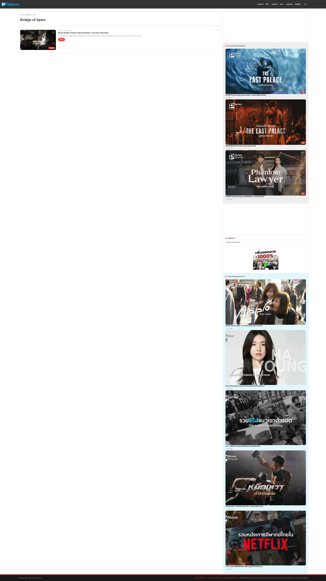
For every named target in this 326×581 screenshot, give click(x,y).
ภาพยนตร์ (260, 4)
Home (197, 578)
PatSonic (61, 30)
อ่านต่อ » (61, 39)
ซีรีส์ (267, 4)
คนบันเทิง (289, 4)
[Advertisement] (238, 26)
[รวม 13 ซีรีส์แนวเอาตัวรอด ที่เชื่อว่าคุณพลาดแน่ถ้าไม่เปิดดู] (265, 417)
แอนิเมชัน (275, 4)
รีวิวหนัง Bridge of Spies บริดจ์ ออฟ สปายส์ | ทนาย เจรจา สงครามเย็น (83, 33)
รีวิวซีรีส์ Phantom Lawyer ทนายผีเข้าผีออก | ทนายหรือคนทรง (244, 197)
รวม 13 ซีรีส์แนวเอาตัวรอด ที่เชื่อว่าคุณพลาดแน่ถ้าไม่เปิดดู (242, 446)
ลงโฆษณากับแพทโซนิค (233, 242)
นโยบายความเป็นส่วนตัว (215, 578)
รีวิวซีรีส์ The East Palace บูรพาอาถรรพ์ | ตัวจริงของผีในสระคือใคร (245, 95)
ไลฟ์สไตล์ (297, 4)
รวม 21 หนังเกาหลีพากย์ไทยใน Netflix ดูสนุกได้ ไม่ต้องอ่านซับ (243, 567)
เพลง (281, 4)
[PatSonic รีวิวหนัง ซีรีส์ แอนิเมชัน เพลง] (10, 4)
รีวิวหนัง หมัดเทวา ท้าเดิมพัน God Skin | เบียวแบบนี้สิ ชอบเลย (244, 506)
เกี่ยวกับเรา (203, 578)
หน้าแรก (23, 14)
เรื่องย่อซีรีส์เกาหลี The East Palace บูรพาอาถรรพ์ (240, 146)
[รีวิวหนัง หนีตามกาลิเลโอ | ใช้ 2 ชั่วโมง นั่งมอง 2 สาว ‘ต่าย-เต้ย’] (265, 302)
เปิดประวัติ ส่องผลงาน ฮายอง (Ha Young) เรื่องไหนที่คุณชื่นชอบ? (245, 386)
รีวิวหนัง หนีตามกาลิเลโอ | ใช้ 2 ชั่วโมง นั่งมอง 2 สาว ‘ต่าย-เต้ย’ (243, 326)
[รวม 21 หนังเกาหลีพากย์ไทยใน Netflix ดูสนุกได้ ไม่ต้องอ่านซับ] (265, 538)
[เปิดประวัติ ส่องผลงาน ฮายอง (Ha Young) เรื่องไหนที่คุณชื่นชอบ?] (265, 357)
